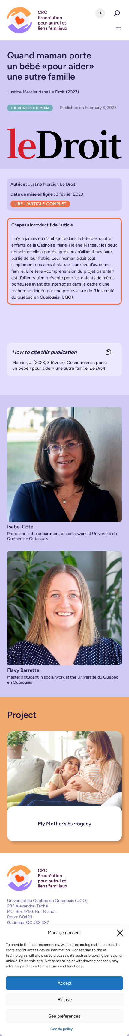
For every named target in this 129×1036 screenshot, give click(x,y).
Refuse (65, 999)
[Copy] (108, 352)
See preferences (64, 1016)
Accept (64, 983)
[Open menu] (118, 28)
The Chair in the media (30, 108)
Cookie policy (61, 1029)
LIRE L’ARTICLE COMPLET (40, 203)
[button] (120, 933)
